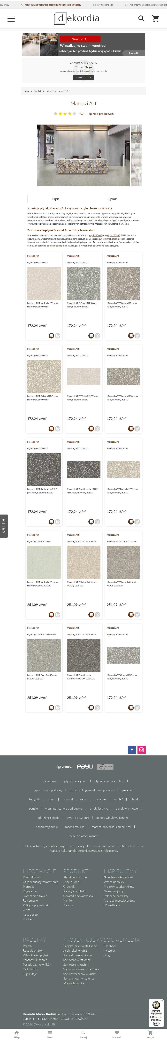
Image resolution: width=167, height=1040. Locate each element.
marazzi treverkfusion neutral (111, 827)
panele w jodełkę (47, 827)
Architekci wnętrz (75, 950)
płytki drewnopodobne (109, 781)
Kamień (68, 900)
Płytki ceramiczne (75, 877)
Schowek (117, 1037)
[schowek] (57, 335)
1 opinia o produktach (100, 114)
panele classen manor (83, 836)
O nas (26, 910)
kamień (118, 799)
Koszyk (150, 1037)
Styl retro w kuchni (75, 964)
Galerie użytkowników (118, 877)
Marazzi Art (33, 255)
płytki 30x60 (95, 235)
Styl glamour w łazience (79, 978)
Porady (27, 946)
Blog (107, 955)
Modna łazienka (73, 983)
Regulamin (30, 891)
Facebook (110, 946)
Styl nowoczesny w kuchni (80, 974)
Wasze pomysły (114, 882)
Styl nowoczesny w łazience (81, 969)
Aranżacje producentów (119, 900)
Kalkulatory (30, 969)
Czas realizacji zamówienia (40, 882)
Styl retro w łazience (77, 960)
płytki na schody (48, 818)
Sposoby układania (35, 960)
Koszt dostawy (32, 877)
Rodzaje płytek (32, 950)
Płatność (28, 886)
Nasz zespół (31, 914)
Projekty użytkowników (119, 886)
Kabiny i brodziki (74, 891)
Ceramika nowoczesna (78, 896)
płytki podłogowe (75, 781)
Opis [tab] (55, 199)
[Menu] (11, 18)
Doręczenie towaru (35, 896)
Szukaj (83, 1037)
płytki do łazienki (78, 818)
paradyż (127, 790)
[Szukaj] (141, 18)
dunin (51, 799)
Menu (50, 1037)
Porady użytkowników (37, 964)
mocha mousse (74, 827)
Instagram (110, 950)
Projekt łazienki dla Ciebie (80, 946)
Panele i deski (72, 882)
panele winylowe (127, 808)
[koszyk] (51, 335)
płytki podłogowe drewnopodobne (92, 790)
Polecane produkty (116, 896)
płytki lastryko (99, 808)
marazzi (67, 799)
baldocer (100, 799)
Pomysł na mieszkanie (77, 955)
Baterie (68, 905)
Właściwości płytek (35, 955)
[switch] (156, 1024)
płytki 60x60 (113, 235)
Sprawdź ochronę (83, 77)
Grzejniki (69, 886)
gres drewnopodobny (48, 790)
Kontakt (28, 919)
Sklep (17, 1037)
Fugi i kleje (30, 974)
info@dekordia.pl (87, 4)
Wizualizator (112, 905)
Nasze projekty (113, 891)
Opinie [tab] (112, 199)
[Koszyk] (156, 18)
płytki (52, 245)
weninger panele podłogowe (64, 808)
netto (83, 799)
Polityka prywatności (36, 905)
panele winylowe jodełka (112, 818)
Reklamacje (30, 900)
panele (33, 808)
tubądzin (34, 799)
